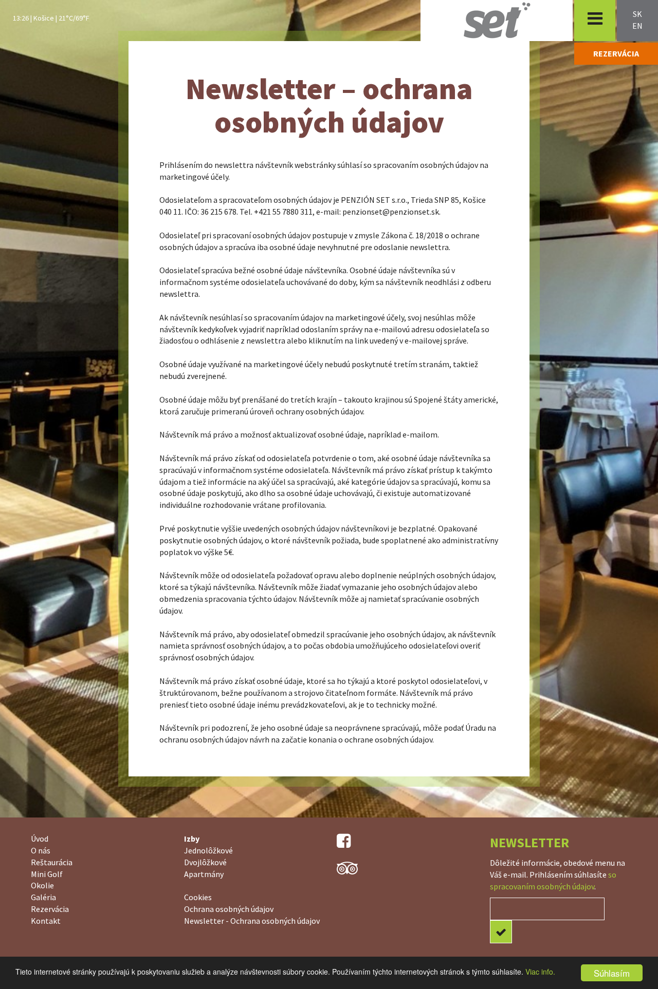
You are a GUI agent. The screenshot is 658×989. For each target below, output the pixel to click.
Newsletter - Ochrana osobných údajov (252, 921)
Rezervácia (50, 909)
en (637, 26)
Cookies (198, 897)
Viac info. (540, 971)
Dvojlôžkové (205, 862)
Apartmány (204, 874)
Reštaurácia (51, 862)
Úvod (39, 838)
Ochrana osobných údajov (228, 909)
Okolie (42, 885)
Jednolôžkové (208, 850)
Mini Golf (47, 874)
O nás (40, 850)
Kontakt (46, 921)
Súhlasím (612, 972)
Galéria (43, 897)
